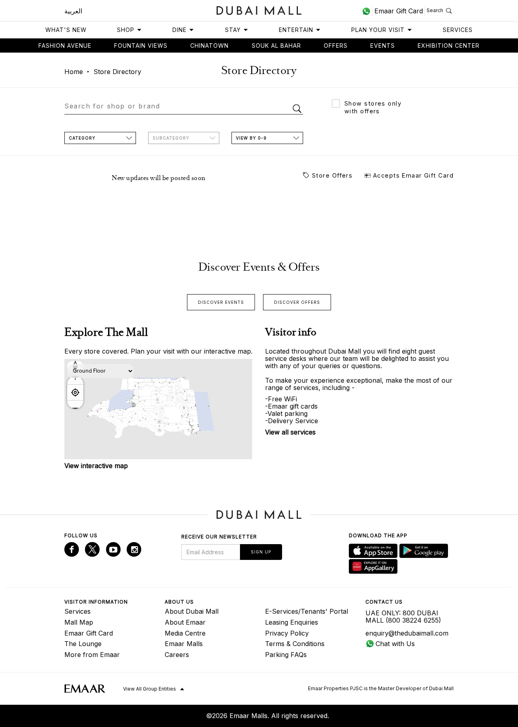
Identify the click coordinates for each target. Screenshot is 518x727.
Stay (233, 29)
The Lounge (83, 644)
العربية (73, 11)
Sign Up (261, 551)
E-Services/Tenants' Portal (306, 611)
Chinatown (209, 45)
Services (458, 29)
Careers (177, 655)
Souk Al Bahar (276, 45)
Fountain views (141, 45)
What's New (66, 29)
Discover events (221, 302)
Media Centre (185, 633)
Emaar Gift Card (88, 633)
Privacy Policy (287, 633)
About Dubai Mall (192, 611)
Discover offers (297, 302)
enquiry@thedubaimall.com (406, 633)
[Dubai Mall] (259, 9)
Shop (125, 29)
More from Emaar (92, 655)
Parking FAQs (286, 655)
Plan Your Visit (378, 29)
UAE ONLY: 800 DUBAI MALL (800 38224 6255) (403, 616)
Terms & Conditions (295, 644)
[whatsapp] (367, 11)
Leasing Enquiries (291, 622)
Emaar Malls (184, 644)
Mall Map (78, 622)
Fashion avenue (64, 45)
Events (382, 45)
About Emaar (185, 622)
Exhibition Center (449, 45)
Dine (179, 29)
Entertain (296, 29)
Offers (336, 45)
